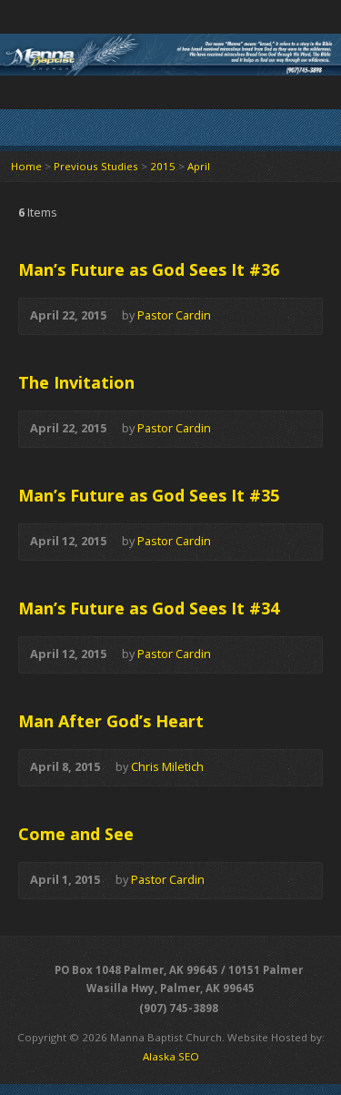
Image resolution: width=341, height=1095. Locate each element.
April (198, 166)
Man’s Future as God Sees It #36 (148, 269)
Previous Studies (96, 166)
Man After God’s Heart (111, 721)
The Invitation (76, 382)
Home (26, 166)
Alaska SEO (171, 1056)
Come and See (76, 834)
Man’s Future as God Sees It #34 (148, 608)
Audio (237, 316)
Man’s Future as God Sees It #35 (148, 495)
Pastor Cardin (174, 315)
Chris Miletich (167, 766)
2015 (163, 166)
